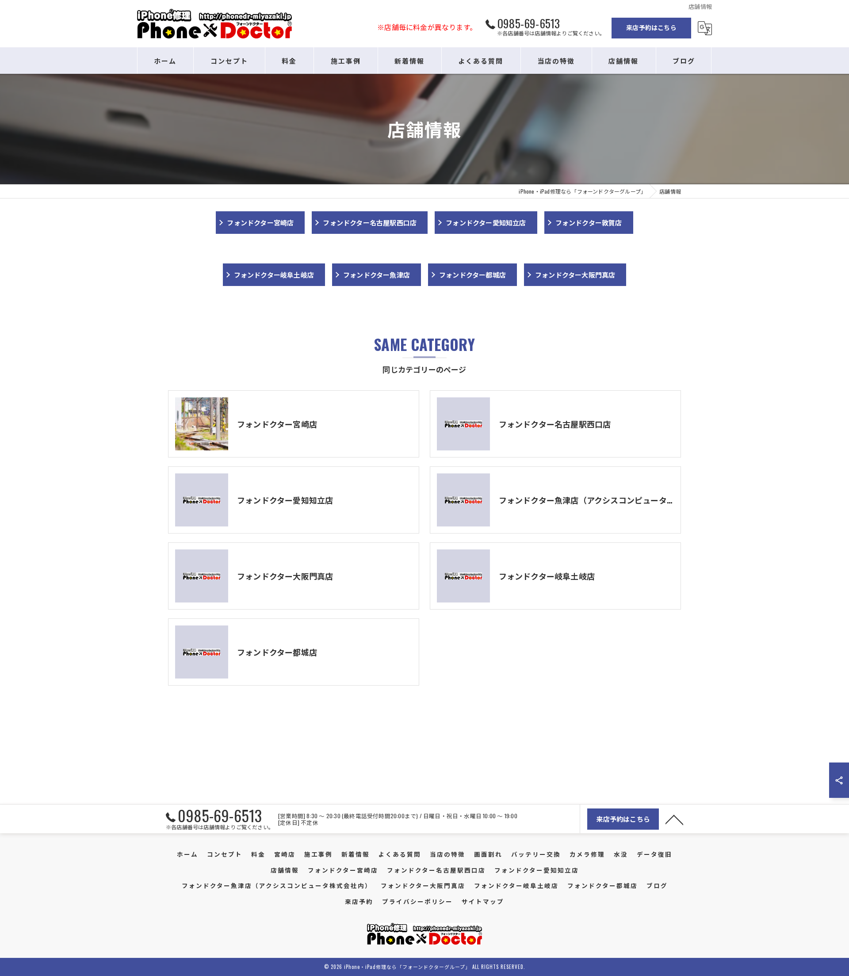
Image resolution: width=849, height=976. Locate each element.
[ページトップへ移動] (674, 819)
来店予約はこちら (651, 27)
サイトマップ (483, 901)
